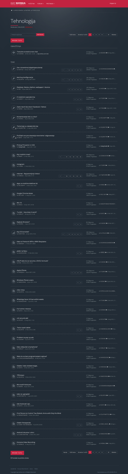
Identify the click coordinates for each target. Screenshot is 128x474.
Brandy (21, 243)
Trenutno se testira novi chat (27, 52)
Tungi (103, 300)
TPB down (20, 375)
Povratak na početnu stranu (20, 458)
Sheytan (22, 234)
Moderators (29, 27)
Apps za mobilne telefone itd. (27, 183)
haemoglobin (106, 329)
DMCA (31, 469)
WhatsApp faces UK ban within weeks (30, 299)
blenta (21, 79)
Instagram (20, 164)
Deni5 (103, 281)
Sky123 (21, 69)
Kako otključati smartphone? (27, 347)
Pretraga (49, 3)
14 (77, 157)
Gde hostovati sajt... (24, 404)
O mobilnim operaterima (26, 97)
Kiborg (103, 79)
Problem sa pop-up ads (25, 337)
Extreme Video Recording (26, 442)
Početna (31, 3)
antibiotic (22, 396)
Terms (36, 469)
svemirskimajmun (107, 386)
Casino (21, 54)
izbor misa (20, 290)
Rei (20, 89)
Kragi (103, 185)
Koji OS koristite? (23, 232)
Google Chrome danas (25, 193)
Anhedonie (23, 253)
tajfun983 (104, 175)
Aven (102, 88)
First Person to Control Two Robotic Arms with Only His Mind (39, 413)
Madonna (22, 282)
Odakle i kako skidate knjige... (27, 366)
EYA (20, 263)
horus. (21, 119)
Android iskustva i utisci (25, 432)
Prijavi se (113, 3)
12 (70, 157)
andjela (21, 272)
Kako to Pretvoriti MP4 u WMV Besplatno (31, 241)
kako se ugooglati (23, 394)
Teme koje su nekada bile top (27, 126)
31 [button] (108, 34)
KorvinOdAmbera (107, 69)
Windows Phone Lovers (25, 280)
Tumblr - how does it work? (27, 212)
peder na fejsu (22, 251)
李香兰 (103, 252)
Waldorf (21, 27)
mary (20, 156)
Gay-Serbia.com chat (42, 53)
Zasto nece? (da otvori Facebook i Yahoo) (31, 107)
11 (66, 157)
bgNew (103, 53)
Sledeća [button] (114, 34)
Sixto (103, 213)
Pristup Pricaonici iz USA (26, 145)
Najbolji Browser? (23, 222)
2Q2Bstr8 (22, 128)
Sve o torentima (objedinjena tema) (29, 67)
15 (80, 157)
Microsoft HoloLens (24, 384)
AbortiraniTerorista (108, 204)
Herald (21, 444)
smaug (21, 176)
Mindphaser (23, 415)
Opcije (65, 452)
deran (103, 310)
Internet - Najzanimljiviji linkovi (28, 174)
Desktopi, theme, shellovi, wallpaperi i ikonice (33, 87)
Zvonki (21, 339)
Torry (103, 98)
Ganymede (22, 147)
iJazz (20, 137)
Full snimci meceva (24, 309)
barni (21, 386)
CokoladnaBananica (26, 358)
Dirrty (21, 99)
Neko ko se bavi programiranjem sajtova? (32, 356)
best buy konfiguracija (25, 77)
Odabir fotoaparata (24, 423)
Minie (20, 109)
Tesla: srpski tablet (23, 327)
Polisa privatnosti (22, 469)
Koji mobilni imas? (23, 154)
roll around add (22, 318)
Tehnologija (23, 20)
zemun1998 (105, 156)
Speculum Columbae (108, 291)
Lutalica (104, 233)
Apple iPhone (21, 270)
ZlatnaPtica (105, 414)
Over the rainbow (25, 424)
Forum (40, 3)
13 (73, 157)
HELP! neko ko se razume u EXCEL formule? (32, 261)
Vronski (104, 367)
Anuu (20, 205)
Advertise (13, 469)
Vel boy (21, 195)
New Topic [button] (18, 40)
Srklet (21, 214)
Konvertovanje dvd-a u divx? (27, 117)
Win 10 (19, 203)
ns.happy (104, 118)
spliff (21, 320)
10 (66, 176)
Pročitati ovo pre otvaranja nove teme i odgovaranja (35, 135)
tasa (102, 108)
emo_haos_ (105, 424)
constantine (23, 434)
